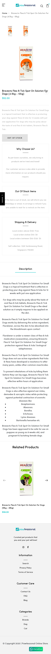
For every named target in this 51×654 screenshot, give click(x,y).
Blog (25, 600)
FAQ (25, 596)
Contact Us (25, 591)
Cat (25, 628)
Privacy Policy (25, 567)
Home (4, 13)
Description (25, 269)
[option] (10, 31)
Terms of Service (25, 572)
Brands (25, 619)
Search (25, 563)
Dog (25, 624)
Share (2, 200)
